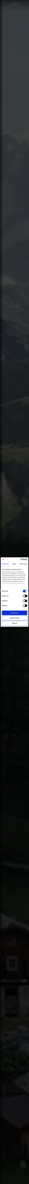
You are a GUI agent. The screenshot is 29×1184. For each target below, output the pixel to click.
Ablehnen (14, 623)
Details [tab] (14, 564)
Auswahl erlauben (14, 618)
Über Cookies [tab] (23, 564)
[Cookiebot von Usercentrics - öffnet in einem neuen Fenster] (20, 559)
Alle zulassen (14, 612)
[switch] (25, 597)
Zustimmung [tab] (5, 564)
